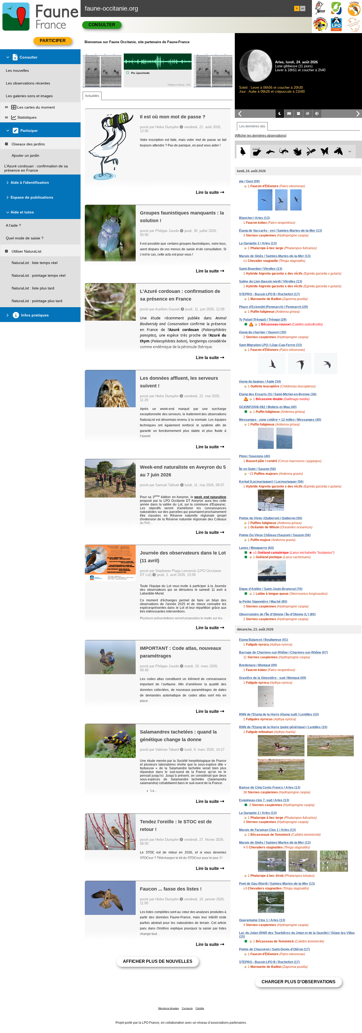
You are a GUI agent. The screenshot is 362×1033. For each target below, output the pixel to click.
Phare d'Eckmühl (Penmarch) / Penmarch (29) (273, 307)
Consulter (102, 25)
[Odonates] (311, 151)
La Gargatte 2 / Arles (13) (258, 243)
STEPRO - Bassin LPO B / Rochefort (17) (269, 294)
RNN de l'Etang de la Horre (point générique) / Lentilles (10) (283, 727)
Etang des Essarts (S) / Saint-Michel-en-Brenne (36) (277, 394)
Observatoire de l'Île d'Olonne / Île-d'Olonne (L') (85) (277, 614)
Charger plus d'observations (298, 982)
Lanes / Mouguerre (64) (256, 548)
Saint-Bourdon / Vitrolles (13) (260, 269)
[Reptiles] (284, 151)
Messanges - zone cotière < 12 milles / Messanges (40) (280, 420)
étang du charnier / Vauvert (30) (262, 332)
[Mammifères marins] (270, 151)
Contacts (187, 1008)
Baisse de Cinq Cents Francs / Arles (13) (269, 787)
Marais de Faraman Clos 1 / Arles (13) (267, 830)
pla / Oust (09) (249, 181)
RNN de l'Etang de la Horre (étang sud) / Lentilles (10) (279, 714)
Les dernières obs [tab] (252, 126)
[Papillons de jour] (325, 151)
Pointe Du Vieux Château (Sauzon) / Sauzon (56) (275, 535)
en (302, 8)
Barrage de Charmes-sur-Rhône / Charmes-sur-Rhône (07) (283, 652)
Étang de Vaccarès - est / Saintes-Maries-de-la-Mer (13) (280, 230)
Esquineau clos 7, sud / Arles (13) (264, 800)
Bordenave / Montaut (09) (258, 665)
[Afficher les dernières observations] (260, 135)
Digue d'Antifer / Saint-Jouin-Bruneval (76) (270, 589)
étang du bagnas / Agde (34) (260, 381)
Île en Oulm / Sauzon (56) (257, 469)
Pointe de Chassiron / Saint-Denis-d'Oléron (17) (274, 949)
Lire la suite (208, 192)
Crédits (200, 1008)
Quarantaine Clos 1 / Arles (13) (262, 920)
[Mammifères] (257, 151)
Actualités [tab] (92, 96)
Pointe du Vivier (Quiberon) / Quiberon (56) (270, 518)
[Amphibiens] (297, 151)
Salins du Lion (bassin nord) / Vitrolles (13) (270, 281)
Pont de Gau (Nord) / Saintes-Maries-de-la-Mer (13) (277, 884)
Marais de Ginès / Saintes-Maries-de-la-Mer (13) (275, 256)
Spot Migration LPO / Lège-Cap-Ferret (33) (270, 345)
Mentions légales (168, 1008)
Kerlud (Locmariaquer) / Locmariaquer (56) (271, 482)
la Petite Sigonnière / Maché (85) (263, 601)
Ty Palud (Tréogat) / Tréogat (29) (262, 319)
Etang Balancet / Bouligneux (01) (263, 640)
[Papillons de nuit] (338, 151)
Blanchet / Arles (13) (254, 218)
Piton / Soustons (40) (254, 456)
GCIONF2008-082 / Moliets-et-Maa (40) (268, 407)
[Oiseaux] (243, 151)
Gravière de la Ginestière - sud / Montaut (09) (272, 678)
